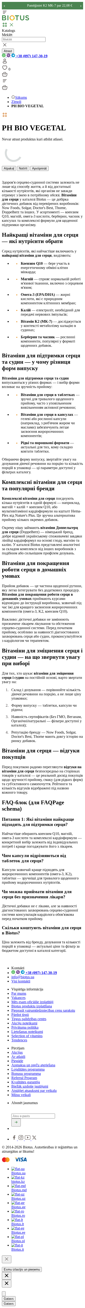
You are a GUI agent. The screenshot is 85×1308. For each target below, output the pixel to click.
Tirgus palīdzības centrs (28, 1019)
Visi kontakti (20, 981)
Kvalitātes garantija (25, 1082)
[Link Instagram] (21, 1139)
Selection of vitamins (26, 1036)
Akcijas (17, 1052)
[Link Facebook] (14, 1139)
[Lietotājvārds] (5, 63)
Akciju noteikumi (24, 1023)
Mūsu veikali (21, 1095)
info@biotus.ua (22, 977)
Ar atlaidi (18, 1057)
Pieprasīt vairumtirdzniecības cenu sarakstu (43, 1010)
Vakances (18, 998)
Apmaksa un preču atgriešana (33, 1065)
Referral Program (24, 1078)
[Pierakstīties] (16, 1122)
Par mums (18, 993)
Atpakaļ (9, 168)
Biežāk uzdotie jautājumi (29, 1086)
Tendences (19, 1040)
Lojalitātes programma (28, 1069)
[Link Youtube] (28, 1139)
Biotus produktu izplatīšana (31, 1006)
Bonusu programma (26, 1074)
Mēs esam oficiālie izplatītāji (32, 1002)
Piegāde (17, 1061)
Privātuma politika (24, 1027)
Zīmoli (16, 102)
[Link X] (34, 1139)
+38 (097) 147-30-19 (31, 56)
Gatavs (9, 1298)
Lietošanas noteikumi (27, 1032)
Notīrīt (23, 168)
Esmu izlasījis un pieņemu (22, 1269)
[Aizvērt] (6, 1259)
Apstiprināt (39, 168)
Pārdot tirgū (20, 1015)
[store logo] (15, 19)
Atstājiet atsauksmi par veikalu (34, 1091)
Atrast (8, 51)
